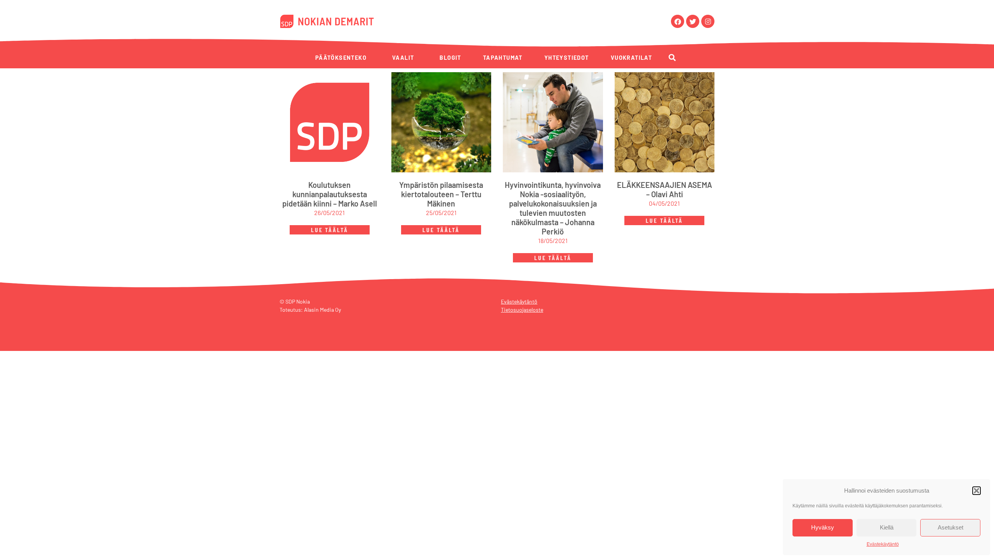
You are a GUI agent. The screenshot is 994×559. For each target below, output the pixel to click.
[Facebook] (677, 21)
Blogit (450, 57)
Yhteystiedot (566, 57)
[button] (976, 491)
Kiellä (886, 527)
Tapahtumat (503, 57)
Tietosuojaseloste (522, 309)
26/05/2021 (329, 212)
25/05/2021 (441, 212)
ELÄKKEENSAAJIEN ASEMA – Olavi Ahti (664, 189)
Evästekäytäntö (883, 544)
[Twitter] (692, 21)
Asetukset (950, 527)
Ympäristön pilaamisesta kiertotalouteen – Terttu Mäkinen (441, 194)
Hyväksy (822, 527)
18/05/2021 (553, 240)
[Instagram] (707, 21)
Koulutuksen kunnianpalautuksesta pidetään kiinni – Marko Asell (329, 194)
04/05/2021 (664, 203)
